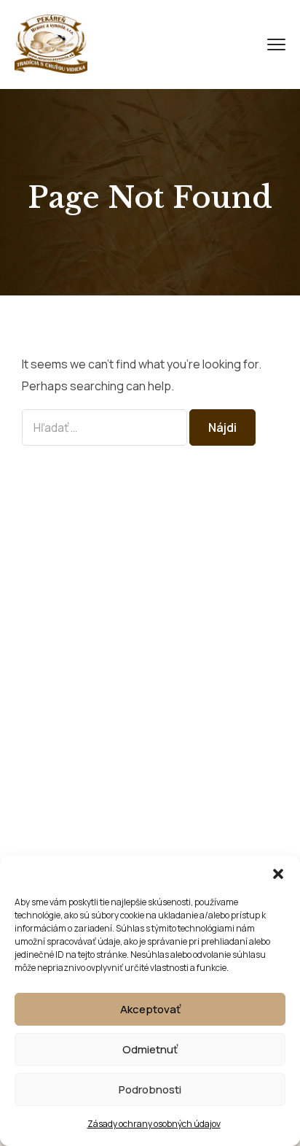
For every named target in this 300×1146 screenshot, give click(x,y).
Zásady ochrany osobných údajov (154, 1124)
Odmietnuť (150, 1049)
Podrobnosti (150, 1089)
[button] (278, 874)
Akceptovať (150, 1009)
